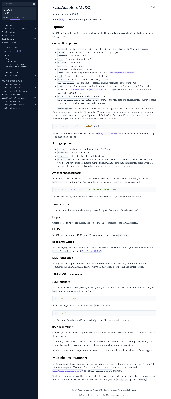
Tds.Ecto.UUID (8, 39)
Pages (5, 17)
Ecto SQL (8, 9)
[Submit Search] (4, 3)
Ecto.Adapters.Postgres (12, 72)
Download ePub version (127, 390)
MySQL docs (76, 93)
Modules (15, 17)
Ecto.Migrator (8, 35)
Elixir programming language (118, 395)
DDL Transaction (62, 257)
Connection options (64, 43)
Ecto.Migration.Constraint (13, 98)
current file (98, 390)
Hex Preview (88, 390)
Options (9, 59)
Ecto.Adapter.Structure (12, 87)
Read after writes (63, 241)
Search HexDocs (110, 390)
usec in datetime (62, 327)
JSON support (61, 281)
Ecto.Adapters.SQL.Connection (15, 91)
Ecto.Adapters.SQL (10, 25)
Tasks (26, 17)
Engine (56, 217)
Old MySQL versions (15, 64)
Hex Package (77, 390)
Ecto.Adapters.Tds (9, 75)
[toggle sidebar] (34, 4)
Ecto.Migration (8, 32)
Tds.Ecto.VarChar (9, 42)
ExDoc (90, 395)
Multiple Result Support (16, 67)
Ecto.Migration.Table (11, 108)
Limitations (11, 62)
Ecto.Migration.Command (13, 94)
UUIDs (56, 229)
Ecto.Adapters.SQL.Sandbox (14, 28)
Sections (7, 55)
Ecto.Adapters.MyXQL (11, 51)
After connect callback (66, 172)
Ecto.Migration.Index (11, 101)
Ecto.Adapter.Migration (12, 84)
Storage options (62, 143)
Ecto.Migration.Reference (13, 104)
